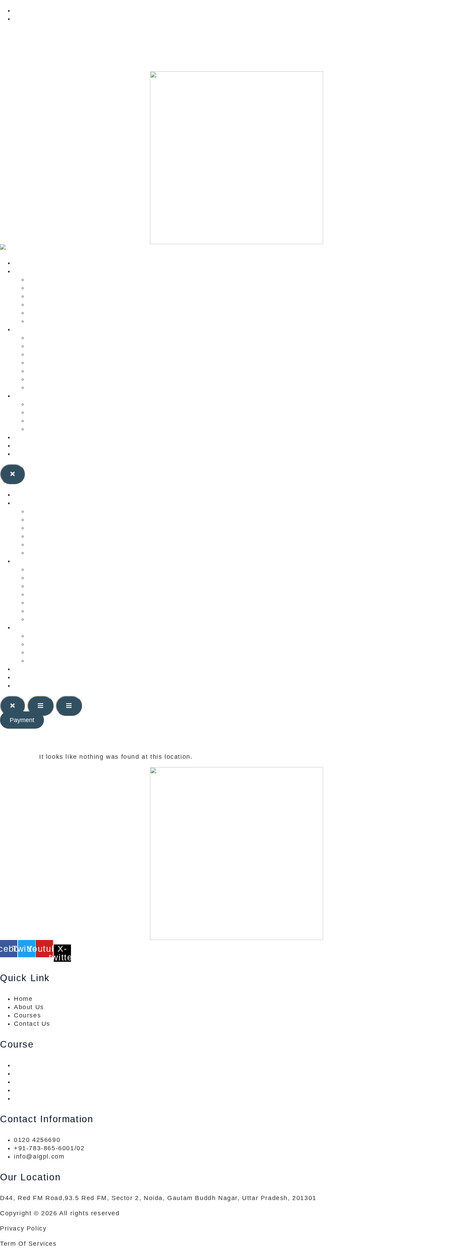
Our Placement (52, 420)
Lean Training (50, 345)
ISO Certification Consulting (74, 287)
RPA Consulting (53, 320)
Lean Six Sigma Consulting (72, 279)
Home (23, 262)
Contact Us (32, 453)
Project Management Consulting (80, 304)
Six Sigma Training (59, 337)
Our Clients (32, 395)
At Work (41, 412)
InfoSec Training (55, 370)
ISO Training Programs (65, 362)
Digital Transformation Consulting (83, 312)
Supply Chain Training (64, 387)
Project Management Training (76, 354)
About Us (29, 445)
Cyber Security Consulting (71, 296)
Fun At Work (48, 428)
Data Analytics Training (66, 379)
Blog (21, 437)
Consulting (31, 271)
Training (27, 329)
